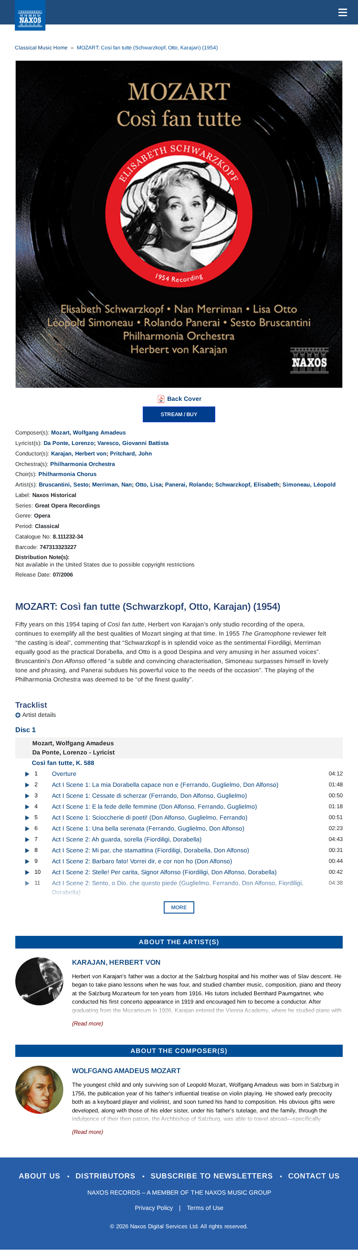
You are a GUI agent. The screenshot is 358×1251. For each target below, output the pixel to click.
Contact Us (314, 1176)
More (179, 907)
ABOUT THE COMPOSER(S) (179, 1050)
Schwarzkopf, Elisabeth (247, 484)
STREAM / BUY (179, 414)
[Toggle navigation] (341, 12)
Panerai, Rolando (188, 484)
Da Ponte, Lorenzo (69, 443)
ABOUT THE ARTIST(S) (179, 941)
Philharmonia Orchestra (82, 464)
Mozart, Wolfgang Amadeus (88, 432)
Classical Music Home (41, 48)
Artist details (39, 714)
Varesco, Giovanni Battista (133, 443)
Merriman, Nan (112, 484)
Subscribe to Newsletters (213, 1176)
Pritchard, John (131, 453)
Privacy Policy (154, 1207)
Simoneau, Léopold (309, 484)
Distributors (107, 1176)
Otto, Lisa (148, 484)
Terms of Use (205, 1207)
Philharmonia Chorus (67, 474)
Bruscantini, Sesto (64, 484)
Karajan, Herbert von (79, 453)
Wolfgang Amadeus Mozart (126, 1070)
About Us (41, 1176)
